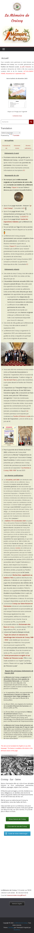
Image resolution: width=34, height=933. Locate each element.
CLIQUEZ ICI (24, 217)
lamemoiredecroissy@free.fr (16, 895)
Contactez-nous (17, 116)
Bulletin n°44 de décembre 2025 (15, 521)
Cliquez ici (15, 187)
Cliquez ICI (13, 246)
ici (27, 411)
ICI (24, 208)
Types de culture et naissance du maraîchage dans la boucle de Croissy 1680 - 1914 (18, 637)
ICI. (24, 170)
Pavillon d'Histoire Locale (21, 416)
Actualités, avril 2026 (12, 480)
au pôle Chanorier (25, 67)
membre (18, 548)
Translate (16, 135)
